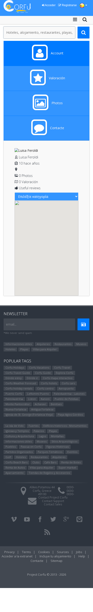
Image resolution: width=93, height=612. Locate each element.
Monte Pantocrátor (17, 404)
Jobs (79, 552)
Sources (63, 552)
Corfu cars (68, 383)
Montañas (57, 436)
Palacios (39, 431)
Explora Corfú (64, 373)
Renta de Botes (71, 462)
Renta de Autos (15, 467)
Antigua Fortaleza (42, 409)
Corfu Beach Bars (16, 462)
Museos (81, 344)
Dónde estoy (13, 378)
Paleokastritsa (14, 399)
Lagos (42, 436)
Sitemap (56, 561)
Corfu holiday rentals (18, 388)
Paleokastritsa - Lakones (69, 393)
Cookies (44, 552)
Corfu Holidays (14, 367)
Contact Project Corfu (52, 497)
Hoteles (10, 349)
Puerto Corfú (13, 393)
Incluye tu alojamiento (55, 556)
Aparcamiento (14, 472)
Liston (32, 399)
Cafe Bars (50, 462)
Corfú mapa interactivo (57, 378)
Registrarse (69, 5)
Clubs (35, 462)
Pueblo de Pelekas (66, 399)
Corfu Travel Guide (17, 373)
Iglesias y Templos (17, 431)
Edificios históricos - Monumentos (64, 425)
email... (11, 324)
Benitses (56, 404)
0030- (70, 487)
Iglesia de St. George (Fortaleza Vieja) (29, 414)
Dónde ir (32, 378)
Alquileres (43, 344)
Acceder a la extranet (17, 556)
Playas (24, 349)
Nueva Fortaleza (15, 409)
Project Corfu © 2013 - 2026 (46, 574)
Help (81, 556)
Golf (8, 457)
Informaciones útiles (18, 344)
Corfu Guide (43, 373)
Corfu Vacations (39, 367)
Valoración (56, 78)
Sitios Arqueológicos (64, 441)
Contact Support (53, 501)
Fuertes (33, 425)
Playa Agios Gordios (70, 414)
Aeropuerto (66, 388)
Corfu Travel (62, 367)
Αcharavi (40, 404)
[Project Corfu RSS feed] (47, 532)
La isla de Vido (14, 425)
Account (56, 53)
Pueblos (10, 446)
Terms (26, 552)
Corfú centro (45, 388)
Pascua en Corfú (31, 446)
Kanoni (45, 399)
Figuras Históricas (57, 446)
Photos (57, 103)
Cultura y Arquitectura (19, 436)
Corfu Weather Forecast (20, 383)
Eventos (72, 452)
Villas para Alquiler (45, 349)
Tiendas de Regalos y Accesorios (49, 472)
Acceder (50, 5)
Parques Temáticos (50, 452)
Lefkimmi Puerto (38, 393)
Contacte (56, 128)
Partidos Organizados (19, 452)
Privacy (9, 552)
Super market (67, 467)
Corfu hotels (49, 383)
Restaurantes (63, 344)
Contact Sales (53, 504)
